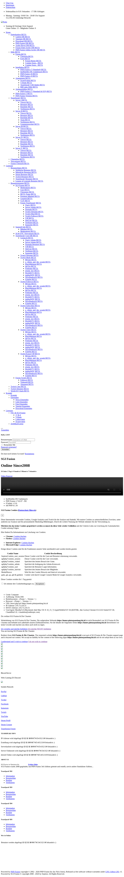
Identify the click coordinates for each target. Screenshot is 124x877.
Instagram (4, 708)
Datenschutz (10, 7)
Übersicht (26, 56)
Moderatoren (28, 188)
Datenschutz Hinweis (27, 510)
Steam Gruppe (6, 725)
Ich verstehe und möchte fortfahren (14, 629)
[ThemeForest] (2, 659)
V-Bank (26, 83)
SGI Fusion (23, 185)
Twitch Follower (34, 216)
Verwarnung (18, 161)
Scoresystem (20, 422)
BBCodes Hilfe (29, 87)
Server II (22, 111)
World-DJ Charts (20, 391)
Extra (25, 59)
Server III (22, 126)
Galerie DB (23, 37)
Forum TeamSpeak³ (30, 203)
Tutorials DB (23, 39)
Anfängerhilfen (24, 89)
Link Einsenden (22, 402)
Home (8, 32)
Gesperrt (26, 199)
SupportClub (23, 227)
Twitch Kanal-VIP (30, 354)
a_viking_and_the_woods (37, 262)
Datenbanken (18, 35)
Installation (22, 67)
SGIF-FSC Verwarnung (27, 233)
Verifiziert (31, 223)
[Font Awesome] (2, 646)
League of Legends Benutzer (29, 181)
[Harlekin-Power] (2, 668)
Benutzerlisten (19, 168)
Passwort (4, 442)
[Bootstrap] (2, 644)
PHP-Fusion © (24, 94)
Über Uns (9, 3)
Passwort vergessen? (9, 447)
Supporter (31, 225)
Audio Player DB (25, 45)
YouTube (4, 716)
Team (25, 120)
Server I (21, 100)
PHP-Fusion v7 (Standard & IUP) (36, 91)
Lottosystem (20, 419)
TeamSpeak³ (18, 98)
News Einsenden (22, 400)
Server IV (22, 137)
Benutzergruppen (20, 183)
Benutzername (6, 440)
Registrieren (29, 454)
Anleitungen (23, 78)
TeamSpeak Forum (8, 729)
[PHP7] (2, 654)
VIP (29, 218)
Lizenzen (9, 411)
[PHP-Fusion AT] (2, 661)
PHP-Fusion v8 (29, 74)
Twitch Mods (28, 258)
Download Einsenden (24, 408)
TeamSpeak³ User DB (27, 236)
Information (10, 776)
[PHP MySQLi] (2, 649)
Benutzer (26, 104)
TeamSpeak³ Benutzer (27, 179)
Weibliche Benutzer (26, 170)
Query (30, 205)
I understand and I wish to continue (14, 642)
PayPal (3, 692)
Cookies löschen (20, 536)
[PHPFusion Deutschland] (2, 663)
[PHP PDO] (2, 651)
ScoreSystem (28, 80)
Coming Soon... (34, 63)
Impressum (10, 5)
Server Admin (33, 207)
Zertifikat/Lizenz (17, 424)
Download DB (24, 41)
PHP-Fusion (15, 872)
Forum (21, 54)
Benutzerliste (11, 778)
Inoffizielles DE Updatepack (34, 72)
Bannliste (26, 107)
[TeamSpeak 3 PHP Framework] (2, 656)
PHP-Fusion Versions (27, 96)
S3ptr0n (31, 279)
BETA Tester (28, 194)
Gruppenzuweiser (29, 124)
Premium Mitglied (30, 196)
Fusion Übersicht (20, 164)
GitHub (4, 696)
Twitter (3, 700)
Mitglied (26, 229)
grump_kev (32, 271)
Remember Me (9, 445)
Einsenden (15, 397)
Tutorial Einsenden (23, 406)
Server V (22, 148)
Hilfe (15, 52)
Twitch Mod (32, 214)
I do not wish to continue (37, 642)
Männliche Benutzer (26, 172)
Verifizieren (27, 109)
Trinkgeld (26, 382)
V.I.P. (25, 201)
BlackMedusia (33, 264)
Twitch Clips (18, 387)
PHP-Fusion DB (25, 43)
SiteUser (31, 220)
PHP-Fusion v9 (29, 76)
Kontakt (9, 393)
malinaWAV (32, 275)
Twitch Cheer (28, 330)
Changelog (18, 159)
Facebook (4, 704)
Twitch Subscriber (30, 306)
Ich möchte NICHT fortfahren (39, 629)
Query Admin (33, 240)
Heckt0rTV (32, 273)
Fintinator (31, 268)
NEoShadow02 (34, 277)
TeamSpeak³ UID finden (32, 85)
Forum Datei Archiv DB (28, 48)
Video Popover (6, 476)
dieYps (30, 266)
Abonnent (27, 384)
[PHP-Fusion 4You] (2, 666)
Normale (31, 209)
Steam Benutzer (24, 174)
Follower (26, 380)
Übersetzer (27, 192)
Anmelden (5, 430)
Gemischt (26, 238)
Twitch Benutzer (25, 177)
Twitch (3, 712)
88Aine (30, 260)
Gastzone (9, 166)
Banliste (9, 780)
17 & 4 (18, 415)
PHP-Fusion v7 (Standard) (33, 70)
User (25, 190)
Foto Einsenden (21, 404)
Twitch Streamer (34, 212)
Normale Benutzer (35, 244)
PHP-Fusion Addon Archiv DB (30, 50)
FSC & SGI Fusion (18, 413)
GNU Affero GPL (112, 872)
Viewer (25, 102)
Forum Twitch (24, 378)
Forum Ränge (33, 61)
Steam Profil (5, 720)
